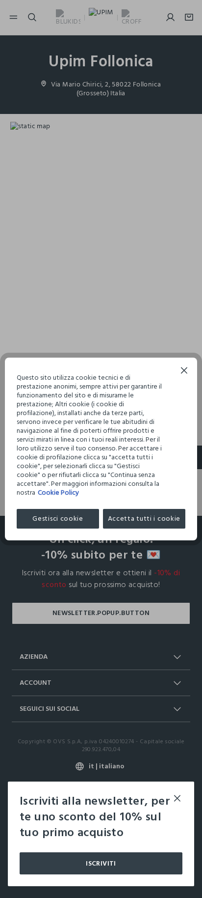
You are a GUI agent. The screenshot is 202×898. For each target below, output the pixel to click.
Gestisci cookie (57, 518)
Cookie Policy (58, 492)
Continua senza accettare (184, 371)
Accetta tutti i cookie (144, 518)
